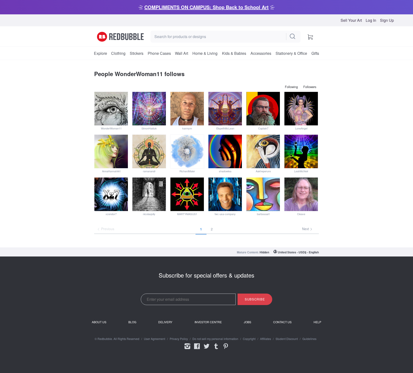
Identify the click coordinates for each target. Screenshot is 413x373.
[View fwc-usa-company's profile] (225, 194)
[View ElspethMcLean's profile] (225, 109)
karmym (187, 128)
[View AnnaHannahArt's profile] (111, 151)
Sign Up (387, 20)
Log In (371, 20)
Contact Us (282, 322)
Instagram (187, 349)
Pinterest (225, 349)
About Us (99, 322)
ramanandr (149, 171)
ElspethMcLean (225, 128)
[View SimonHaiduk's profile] (149, 109)
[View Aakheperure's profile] (263, 151)
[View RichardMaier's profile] (187, 151)
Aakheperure (263, 171)
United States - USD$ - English (298, 252)
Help (317, 322)
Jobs (247, 322)
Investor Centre (208, 322)
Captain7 (263, 128)
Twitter (206, 349)
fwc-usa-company (225, 214)
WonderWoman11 (111, 128)
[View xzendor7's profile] (111, 194)
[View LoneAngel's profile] (301, 109)
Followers (309, 86)
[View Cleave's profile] (301, 194)
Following (291, 86)
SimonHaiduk (149, 128)
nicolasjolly (149, 214)
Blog (132, 322)
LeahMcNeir (301, 171)
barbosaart (263, 214)
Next (306, 228)
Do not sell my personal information (215, 338)
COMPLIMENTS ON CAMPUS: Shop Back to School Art (206, 7)
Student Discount (287, 338)
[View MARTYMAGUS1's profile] (187, 194)
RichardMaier (187, 171)
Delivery (165, 322)
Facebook (197, 349)
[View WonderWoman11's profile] (111, 109)
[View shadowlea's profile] (225, 151)
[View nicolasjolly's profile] (149, 194)
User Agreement (154, 338)
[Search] (292, 37)
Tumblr (216, 349)
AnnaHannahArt (111, 171)
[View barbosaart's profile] (263, 194)
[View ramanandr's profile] (149, 151)
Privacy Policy (179, 338)
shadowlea (225, 171)
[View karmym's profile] (187, 109)
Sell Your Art (351, 20)
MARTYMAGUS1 (187, 214)
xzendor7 (111, 214)
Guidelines (309, 338)
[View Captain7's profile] (263, 109)
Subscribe (255, 299)
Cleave (301, 214)
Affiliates (265, 338)
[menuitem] (100, 53)
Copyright (249, 338)
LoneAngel (301, 128)
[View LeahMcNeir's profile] (301, 151)
